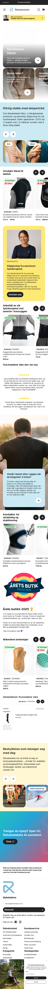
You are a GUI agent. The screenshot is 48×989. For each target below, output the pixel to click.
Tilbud (5, 941)
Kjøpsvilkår (7, 945)
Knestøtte (7, 954)
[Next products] (13, 134)
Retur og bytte (30, 945)
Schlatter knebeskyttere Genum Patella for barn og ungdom (16, 562)
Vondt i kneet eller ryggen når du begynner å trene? (24, 475)
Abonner (9, 909)
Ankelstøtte (7, 958)
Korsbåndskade (30, 954)
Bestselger (7, 938)
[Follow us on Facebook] (15, 922)
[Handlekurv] (43, 9)
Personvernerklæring (32, 941)
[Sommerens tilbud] (24, 47)
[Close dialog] (46, 960)
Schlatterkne (29, 958)
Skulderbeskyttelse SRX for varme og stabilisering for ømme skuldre (17, 216)
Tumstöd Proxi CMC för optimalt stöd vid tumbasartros (7, 728)
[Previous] (6, 134)
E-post (26, 971)
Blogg (5, 948)
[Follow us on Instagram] (20, 922)
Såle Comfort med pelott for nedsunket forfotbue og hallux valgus (16, 683)
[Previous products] (36, 172)
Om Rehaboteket (9, 932)
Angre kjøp (28, 948)
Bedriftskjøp (29, 938)
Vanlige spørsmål (31, 932)
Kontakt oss (15, 294)
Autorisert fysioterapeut (12, 935)
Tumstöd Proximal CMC (13, 711)
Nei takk (36, 982)
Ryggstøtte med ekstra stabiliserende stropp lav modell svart (16, 354)
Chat (9, 841)
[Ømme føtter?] (19, 83)
